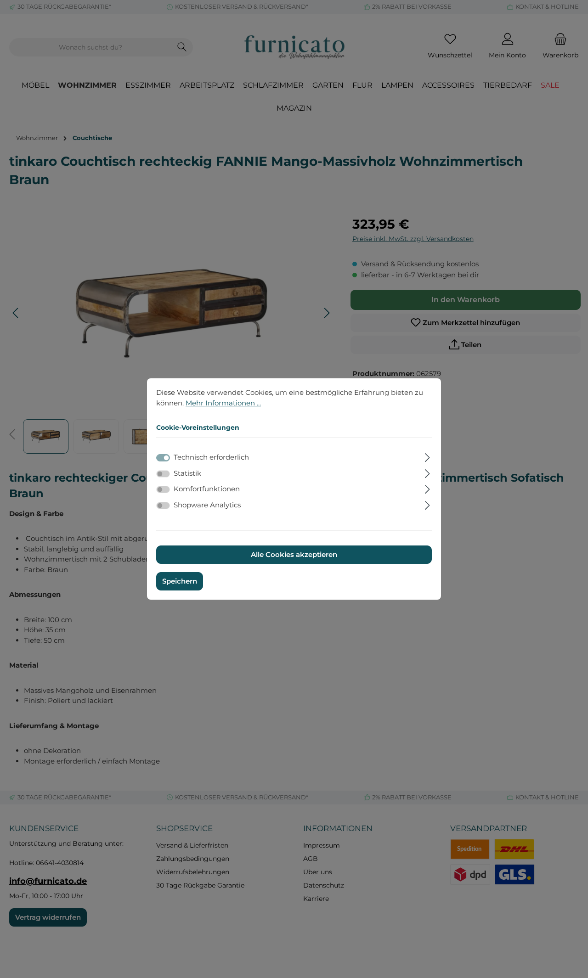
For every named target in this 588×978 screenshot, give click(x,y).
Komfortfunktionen (207, 488)
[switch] (163, 474)
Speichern (179, 581)
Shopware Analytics (207, 504)
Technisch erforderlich (211, 457)
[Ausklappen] (427, 456)
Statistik (187, 473)
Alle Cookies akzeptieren (294, 554)
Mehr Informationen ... (223, 402)
